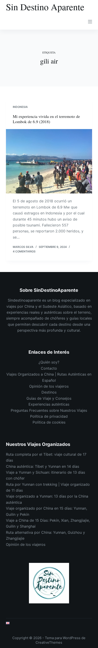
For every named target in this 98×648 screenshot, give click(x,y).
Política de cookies (49, 422)
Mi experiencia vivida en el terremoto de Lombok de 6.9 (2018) (46, 119)
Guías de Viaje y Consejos (48, 398)
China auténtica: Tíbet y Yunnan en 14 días (42, 466)
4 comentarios (24, 251)
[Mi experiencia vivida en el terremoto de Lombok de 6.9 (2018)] (49, 161)
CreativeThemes (49, 642)
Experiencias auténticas (48, 404)
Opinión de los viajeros (49, 386)
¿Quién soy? (49, 362)
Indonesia (20, 107)
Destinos (49, 392)
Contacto (49, 368)
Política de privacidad (49, 416)
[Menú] (90, 22)
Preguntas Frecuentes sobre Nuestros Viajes (49, 410)
